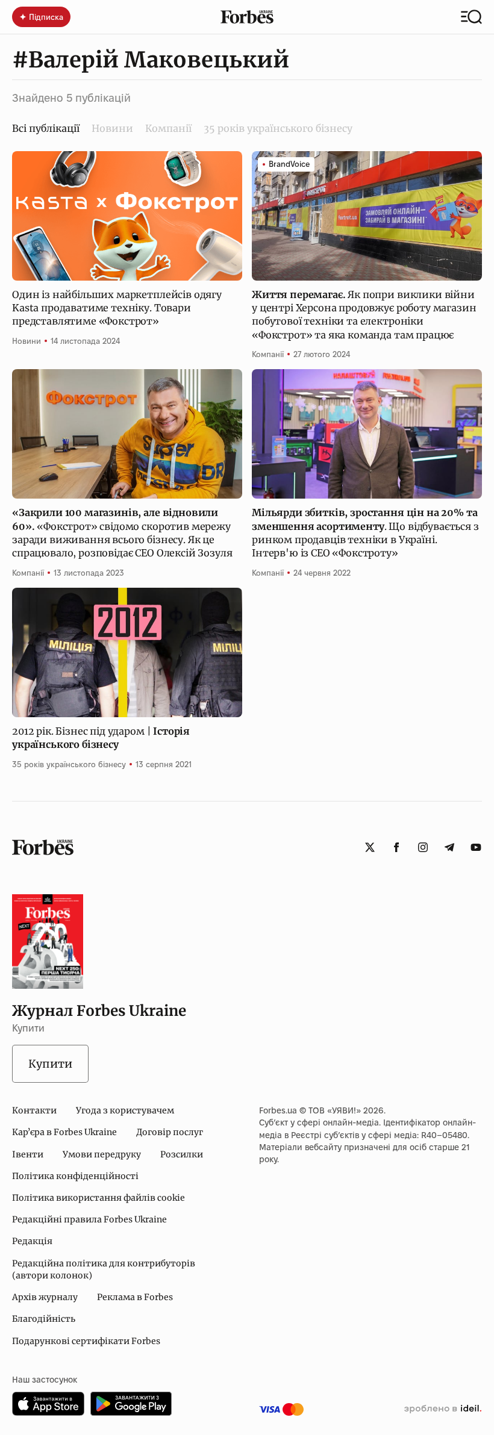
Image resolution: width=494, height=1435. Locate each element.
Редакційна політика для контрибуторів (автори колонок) (103, 1269)
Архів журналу (45, 1297)
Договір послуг (169, 1132)
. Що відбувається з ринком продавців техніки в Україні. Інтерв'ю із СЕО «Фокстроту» (365, 532)
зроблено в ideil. (443, 1409)
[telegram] (449, 847)
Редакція (32, 1241)
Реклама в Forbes (135, 1297)
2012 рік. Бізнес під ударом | (101, 737)
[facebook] (396, 847)
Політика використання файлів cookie (98, 1197)
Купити (50, 1064)
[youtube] (476, 847)
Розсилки (181, 1154)
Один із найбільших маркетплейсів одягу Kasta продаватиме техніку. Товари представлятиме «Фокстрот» (117, 308)
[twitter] (370, 847)
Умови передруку (102, 1154)
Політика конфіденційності (75, 1176)
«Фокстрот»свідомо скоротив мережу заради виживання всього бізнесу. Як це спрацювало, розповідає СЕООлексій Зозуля (122, 532)
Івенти (27, 1154)
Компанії (168, 128)
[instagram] (423, 847)
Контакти (34, 1110)
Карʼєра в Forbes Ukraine (64, 1132)
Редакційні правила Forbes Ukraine (89, 1219)
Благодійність (43, 1318)
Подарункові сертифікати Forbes (86, 1341)
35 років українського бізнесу (278, 128)
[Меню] (471, 17)
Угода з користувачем (125, 1110)
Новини (112, 128)
